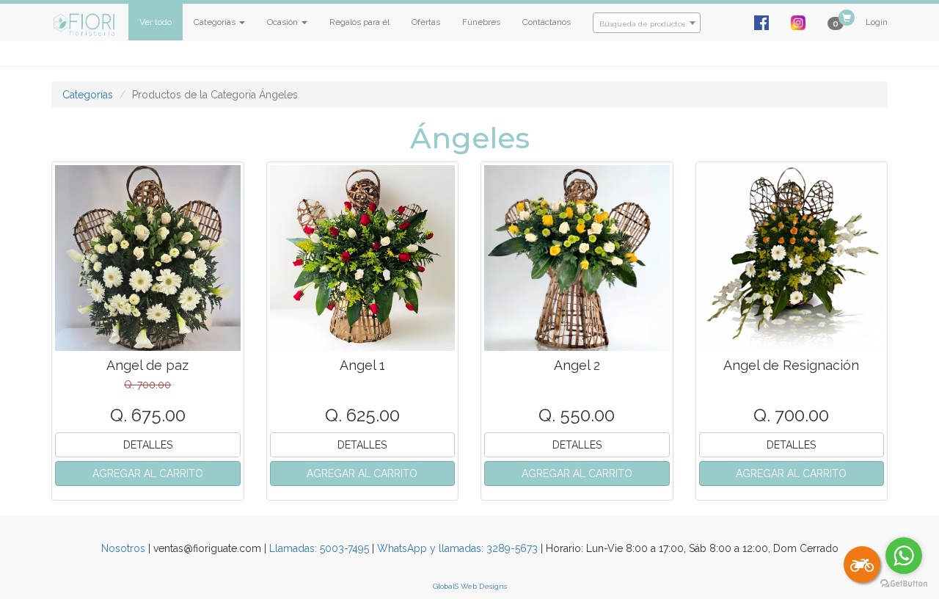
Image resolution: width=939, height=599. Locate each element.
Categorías (87, 95)
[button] (148, 473)
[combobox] (647, 22)
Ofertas (426, 22)
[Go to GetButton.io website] (903, 584)
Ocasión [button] (283, 22)
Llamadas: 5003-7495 (319, 548)
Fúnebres (481, 22)
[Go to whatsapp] (903, 555)
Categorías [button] (216, 22)
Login (877, 22)
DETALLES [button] (147, 445)
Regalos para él (359, 22)
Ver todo (155, 22)
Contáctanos (546, 22)
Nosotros (123, 548)
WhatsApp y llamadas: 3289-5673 (457, 548)
